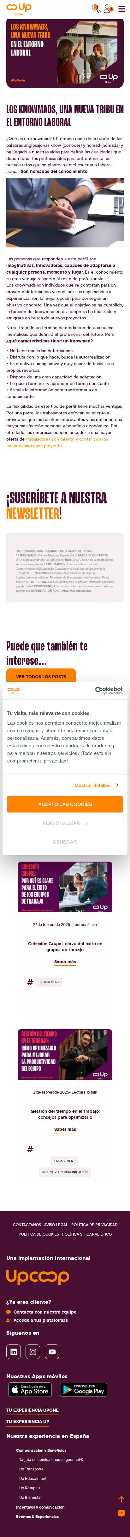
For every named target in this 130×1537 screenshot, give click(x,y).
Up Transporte (31, 1469)
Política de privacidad (94, 1224)
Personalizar (61, 823)
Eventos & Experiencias (37, 1516)
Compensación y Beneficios (41, 1450)
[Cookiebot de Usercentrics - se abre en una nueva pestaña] (95, 691)
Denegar (65, 842)
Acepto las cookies (65, 804)
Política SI (72, 1234)
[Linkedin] (13, 1351)
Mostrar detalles (92, 785)
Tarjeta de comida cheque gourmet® (51, 1459)
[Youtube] (52, 1351)
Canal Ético (99, 1234)
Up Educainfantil (33, 1478)
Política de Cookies (39, 1234)
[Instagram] (33, 1351)
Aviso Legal (56, 1224)
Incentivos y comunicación (40, 1507)
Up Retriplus (29, 1488)
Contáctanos (27, 1224)
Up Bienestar (30, 1497)
